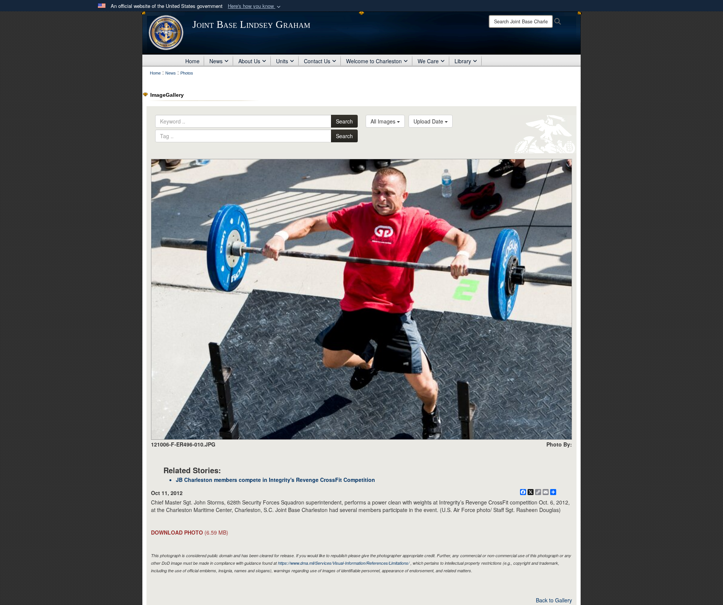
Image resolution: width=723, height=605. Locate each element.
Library (463, 61)
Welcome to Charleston (374, 61)
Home (192, 61)
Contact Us (317, 61)
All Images (384, 121)
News (216, 61)
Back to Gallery (554, 600)
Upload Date (429, 121)
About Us (249, 61)
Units (282, 61)
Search (344, 121)
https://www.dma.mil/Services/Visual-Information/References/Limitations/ (343, 563)
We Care (428, 61)
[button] (255, 6)
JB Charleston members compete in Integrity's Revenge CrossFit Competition (275, 479)
